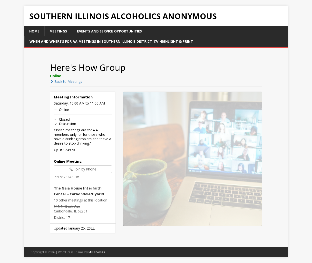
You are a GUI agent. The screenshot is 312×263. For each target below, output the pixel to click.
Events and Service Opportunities (109, 31)
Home (34, 31)
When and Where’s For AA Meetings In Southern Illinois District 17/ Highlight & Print (111, 41)
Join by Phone (85, 169)
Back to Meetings (67, 81)
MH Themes (96, 252)
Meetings (58, 31)
